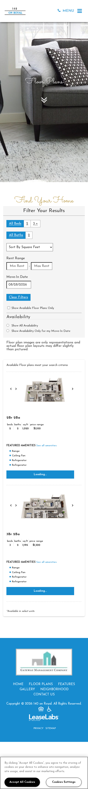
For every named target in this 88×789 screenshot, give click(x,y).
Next (74, 390)
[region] (44, 773)
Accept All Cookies (22, 782)
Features (66, 684)
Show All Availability (25, 325)
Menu (68, 11)
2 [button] (27, 223)
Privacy (38, 728)
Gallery (27, 689)
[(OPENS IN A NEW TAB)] (44, 662)
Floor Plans (41, 684)
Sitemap (50, 728)
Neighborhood (54, 689)
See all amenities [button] (46, 445)
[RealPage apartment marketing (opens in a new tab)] (44, 718)
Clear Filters (18, 297)
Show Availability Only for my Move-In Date (41, 331)
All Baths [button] (16, 235)
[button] (59, 10)
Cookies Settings (63, 782)
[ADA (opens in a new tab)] (49, 710)
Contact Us (44, 694)
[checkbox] (8, 307)
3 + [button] (35, 223)
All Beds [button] (15, 223)
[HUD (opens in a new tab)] (41, 710)
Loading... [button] (40, 474)
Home (18, 684)
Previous (13, 390)
